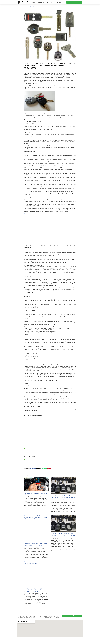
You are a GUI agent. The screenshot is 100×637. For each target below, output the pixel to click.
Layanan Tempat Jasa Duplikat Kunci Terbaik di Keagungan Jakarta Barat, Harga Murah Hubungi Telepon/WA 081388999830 (63, 497)
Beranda (25, 6)
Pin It (49, 468)
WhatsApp (44, 468)
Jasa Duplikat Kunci (31, 6)
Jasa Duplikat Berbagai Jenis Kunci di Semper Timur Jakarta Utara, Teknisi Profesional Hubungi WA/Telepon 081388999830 (63, 535)
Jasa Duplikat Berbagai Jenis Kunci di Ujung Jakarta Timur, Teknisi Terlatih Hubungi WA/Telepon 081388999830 (34, 590)
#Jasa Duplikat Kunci (32, 471)
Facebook (33, 468)
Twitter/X (39, 468)
